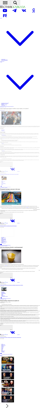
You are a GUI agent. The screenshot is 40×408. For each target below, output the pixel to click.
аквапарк (2, 242)
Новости (4, 171)
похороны (3, 360)
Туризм (2, 238)
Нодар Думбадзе (3, 363)
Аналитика (1, 61)
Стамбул (2, 182)
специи (3, 138)
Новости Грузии (3, 357)
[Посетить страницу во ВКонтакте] (24, 12)
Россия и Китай (3, 295)
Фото (8, 106)
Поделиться (11, 166)
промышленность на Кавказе (5, 296)
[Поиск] (15, 2)
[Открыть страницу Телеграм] (14, 12)
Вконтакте (18, 171)
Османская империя (4, 183)
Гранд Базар (3, 130)
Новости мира (3, 292)
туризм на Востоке (4, 241)
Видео (9, 106)
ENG (1, 5)
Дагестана (6, 265)
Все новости (6, 187)
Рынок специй (3, 129)
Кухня (13, 106)
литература (3, 364)
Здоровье (11, 106)
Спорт (6, 106)
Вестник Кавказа (2, 187)
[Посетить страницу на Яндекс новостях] (33, 12)
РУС (0, 5)
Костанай (3, 240)
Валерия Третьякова (2, 110)
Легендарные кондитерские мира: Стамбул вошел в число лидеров (9, 174)
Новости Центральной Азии (5, 60)
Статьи (3, 61)
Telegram (7, 171)
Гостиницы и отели (4, 239)
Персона (2, 358)
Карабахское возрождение (3, 106)
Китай (2, 294)
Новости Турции (3, 181)
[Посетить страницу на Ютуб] (5, 12)
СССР (2, 359)
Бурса (2, 184)
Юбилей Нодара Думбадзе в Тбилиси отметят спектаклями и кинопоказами (10, 350)
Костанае (27, 207)
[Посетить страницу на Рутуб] (5, 17)
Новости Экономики (4, 293)
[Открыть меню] (5, 2)
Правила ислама (3, 105)
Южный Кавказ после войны (5, 103)
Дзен (1, 171)
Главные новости (3, 59)
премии (2, 361)
